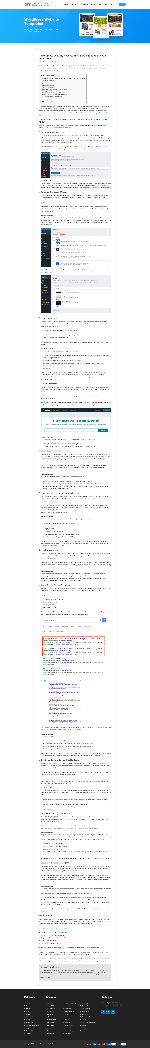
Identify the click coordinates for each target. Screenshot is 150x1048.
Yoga (83, 1031)
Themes (74, 4)
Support (83, 4)
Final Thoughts (45, 100)
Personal (85, 1006)
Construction (51, 1020)
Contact (29, 1033)
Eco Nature (50, 1028)
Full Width (68, 1008)
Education (50, 1033)
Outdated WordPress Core (50, 80)
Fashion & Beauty (70, 1003)
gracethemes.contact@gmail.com (112, 1005)
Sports (84, 1020)
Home (66, 4)
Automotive (51, 1008)
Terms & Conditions (32, 1025)
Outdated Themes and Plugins (51, 82)
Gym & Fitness (69, 1011)
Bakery (49, 1011)
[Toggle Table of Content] (83, 76)
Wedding (85, 1028)
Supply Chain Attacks (49, 91)
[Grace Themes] (37, 5)
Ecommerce (51, 1031)
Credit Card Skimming (49, 87)
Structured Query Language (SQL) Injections (55, 89)
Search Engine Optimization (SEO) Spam (54, 92)
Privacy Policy (30, 1031)
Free (66, 1006)
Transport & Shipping (88, 1022)
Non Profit (68, 1033)
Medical (67, 1022)
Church (49, 1017)
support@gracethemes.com (110, 1003)
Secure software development (51, 505)
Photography (86, 1008)
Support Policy (30, 1028)
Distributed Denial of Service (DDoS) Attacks (55, 94)
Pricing (100, 4)
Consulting (50, 1022)
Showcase (108, 4)
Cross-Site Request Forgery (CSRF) (52, 98)
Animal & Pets (51, 1006)
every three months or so (75, 135)
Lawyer (67, 1020)
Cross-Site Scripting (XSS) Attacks (53, 96)
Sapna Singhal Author (49, 102)
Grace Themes (40, 1044)
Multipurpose (69, 1025)
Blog (91, 4)
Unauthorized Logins (48, 84)
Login (122, 4)
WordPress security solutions (60, 928)
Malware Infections (48, 85)
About (28, 1008)
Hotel (66, 1014)
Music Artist (68, 1028)
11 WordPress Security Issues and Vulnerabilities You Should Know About (63, 78)
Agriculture (50, 1003)
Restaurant (85, 1011)
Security (84, 1014)
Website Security (54, 61)
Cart (116, 4)
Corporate (50, 1025)
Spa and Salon (86, 1017)
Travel (84, 1025)
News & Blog (69, 1031)
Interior (67, 1017)
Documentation (31, 1017)
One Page (85, 1003)
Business (50, 1014)
